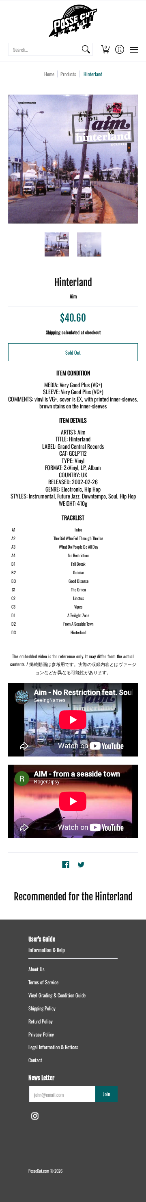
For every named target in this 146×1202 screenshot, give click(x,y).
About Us (36, 969)
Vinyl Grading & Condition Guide (57, 995)
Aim (73, 296)
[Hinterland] (57, 244)
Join (106, 1094)
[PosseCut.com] (73, 20)
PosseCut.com (38, 1170)
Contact (35, 1060)
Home (49, 74)
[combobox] (44, 49)
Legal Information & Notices (53, 1047)
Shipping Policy (42, 1008)
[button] (105, 49)
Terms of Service (43, 982)
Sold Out (73, 352)
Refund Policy (40, 1021)
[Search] (85, 49)
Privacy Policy (41, 1034)
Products (68, 74)
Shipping (53, 332)
